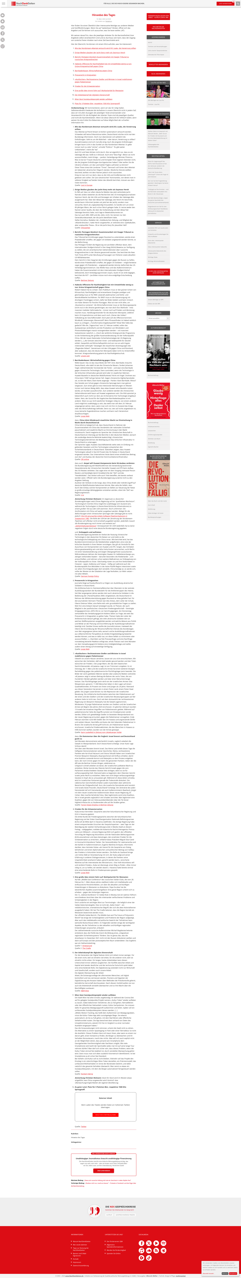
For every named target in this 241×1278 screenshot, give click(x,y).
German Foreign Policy (90, 576)
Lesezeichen (152, 431)
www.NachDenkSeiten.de (74, 1276)
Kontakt (76, 1259)
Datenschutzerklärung (81, 1266)
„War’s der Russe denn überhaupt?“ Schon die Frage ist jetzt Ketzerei (158, 174)
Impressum (77, 1262)
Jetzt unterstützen (226, 3)
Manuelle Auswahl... (209, 1273)
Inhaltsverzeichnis (153, 426)
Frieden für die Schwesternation (87, 86)
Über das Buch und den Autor (157, 501)
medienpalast (181, 1276)
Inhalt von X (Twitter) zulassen (105, 1115)
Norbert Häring (87, 1074)
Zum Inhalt (151, 505)
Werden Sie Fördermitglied (116, 1250)
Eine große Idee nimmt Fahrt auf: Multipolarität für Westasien (99, 90)
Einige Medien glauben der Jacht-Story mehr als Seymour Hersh (100, 52)
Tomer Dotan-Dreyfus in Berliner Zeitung (97, 805)
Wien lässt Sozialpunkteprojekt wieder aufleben (93, 99)
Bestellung (151, 443)
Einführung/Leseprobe (155, 435)
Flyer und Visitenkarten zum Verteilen (158, 272)
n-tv (82, 495)
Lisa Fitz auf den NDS (158, 83)
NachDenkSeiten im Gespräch (158, 114)
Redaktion (109, 21)
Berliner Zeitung (87, 280)
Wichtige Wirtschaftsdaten (156, 261)
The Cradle (86, 948)
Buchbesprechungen (154, 517)
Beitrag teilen (2, 15)
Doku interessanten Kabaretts (157, 247)
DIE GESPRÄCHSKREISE (120, 1206)
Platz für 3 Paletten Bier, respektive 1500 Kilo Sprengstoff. (97, 103)
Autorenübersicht (158, 328)
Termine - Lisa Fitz (153, 104)
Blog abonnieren (158, 74)
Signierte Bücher (153, 447)
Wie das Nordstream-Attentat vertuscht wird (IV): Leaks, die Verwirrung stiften (105, 48)
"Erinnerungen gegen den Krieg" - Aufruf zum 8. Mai (158, 16)
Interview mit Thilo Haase (156, 54)
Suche (238, 4)
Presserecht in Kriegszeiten (85, 75)
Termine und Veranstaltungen (157, 46)
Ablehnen (225, 1273)
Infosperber (85, 228)
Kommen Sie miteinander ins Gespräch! (119, 1210)
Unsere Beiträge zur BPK (155, 299)
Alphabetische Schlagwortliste (158, 283)
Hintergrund (87, 946)
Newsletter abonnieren (158, 64)
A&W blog (85, 991)
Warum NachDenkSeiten (81, 1241)
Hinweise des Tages (78, 1137)
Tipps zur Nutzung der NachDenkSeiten (81, 1249)
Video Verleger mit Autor (155, 513)
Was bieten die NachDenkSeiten (158, 27)
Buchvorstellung (153, 375)
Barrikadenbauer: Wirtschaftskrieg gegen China (93, 71)
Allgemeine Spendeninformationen (115, 1246)
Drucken (2, 21)
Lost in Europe (86, 185)
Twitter (83, 1126)
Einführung (151, 509)
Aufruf (150, 42)
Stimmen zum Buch (154, 439)
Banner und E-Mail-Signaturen (79, 1254)
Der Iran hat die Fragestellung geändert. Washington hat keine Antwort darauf (158, 183)
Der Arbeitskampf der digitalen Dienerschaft (92, 95)
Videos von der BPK (154, 304)
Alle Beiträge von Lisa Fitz (156, 100)
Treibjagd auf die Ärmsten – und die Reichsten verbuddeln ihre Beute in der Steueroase (158, 191)
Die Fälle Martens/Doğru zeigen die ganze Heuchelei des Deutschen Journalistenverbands (158, 200)
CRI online (85, 459)
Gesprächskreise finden (125, 1215)
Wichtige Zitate (152, 257)
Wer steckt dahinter (80, 1245)
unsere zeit (85, 356)
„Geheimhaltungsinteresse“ (85, 526)
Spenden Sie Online (113, 1253)
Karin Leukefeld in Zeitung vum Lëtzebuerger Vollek (101, 732)
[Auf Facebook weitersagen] (2, 35)
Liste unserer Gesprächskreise (157, 50)
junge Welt (85, 416)
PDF (2, 27)
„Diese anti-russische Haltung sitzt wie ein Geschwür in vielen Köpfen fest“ (107, 1180)
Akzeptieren (233, 1273)
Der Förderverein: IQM (115, 1241)
